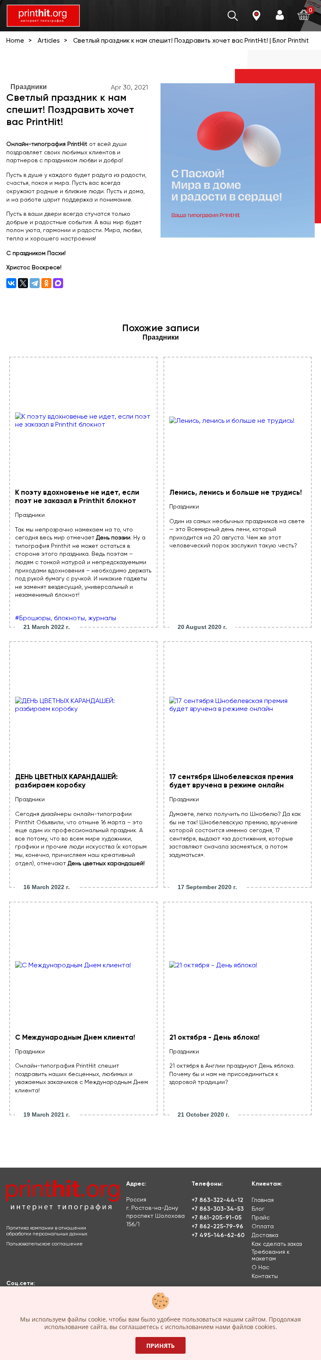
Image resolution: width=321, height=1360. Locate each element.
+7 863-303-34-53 (217, 1208)
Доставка (265, 1235)
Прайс (261, 1217)
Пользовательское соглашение (44, 1244)
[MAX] (58, 283)
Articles (49, 40)
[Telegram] (35, 283)
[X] (23, 283)
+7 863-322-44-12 (217, 1200)
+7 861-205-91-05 (216, 1217)
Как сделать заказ (277, 1243)
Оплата (263, 1226)
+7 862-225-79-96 (217, 1226)
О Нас (260, 1267)
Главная (263, 1199)
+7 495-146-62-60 (218, 1235)
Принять (160, 1346)
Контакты (265, 1276)
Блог (258, 1208)
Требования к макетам (271, 1255)
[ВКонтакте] (11, 283)
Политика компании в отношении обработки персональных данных (46, 1231)
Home (15, 40)
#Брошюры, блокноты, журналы (65, 618)
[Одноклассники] (46, 283)
